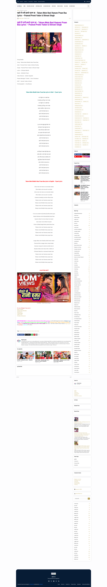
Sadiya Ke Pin (19, 314)
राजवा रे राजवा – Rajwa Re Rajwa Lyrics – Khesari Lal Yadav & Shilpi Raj (42, 360)
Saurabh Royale (78, 132)
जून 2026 (82, 505)
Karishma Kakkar (84, 72)
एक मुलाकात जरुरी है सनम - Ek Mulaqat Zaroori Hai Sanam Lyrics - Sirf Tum (81, 170)
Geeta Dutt (77, 62)
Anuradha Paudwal (79, 41)
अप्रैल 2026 (82, 507)
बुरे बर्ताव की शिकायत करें (78, 493)
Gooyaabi (41, 584)
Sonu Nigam (78, 138)
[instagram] (56, 581)
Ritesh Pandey (78, 122)
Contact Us (25, 1)
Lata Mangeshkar (82, 292)
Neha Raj (85, 101)
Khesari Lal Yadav (78, 76)
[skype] (89, 1)
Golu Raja (83, 64)
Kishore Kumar (82, 288)
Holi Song (84, 68)
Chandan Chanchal (82, 249)
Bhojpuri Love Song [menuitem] (30, 6)
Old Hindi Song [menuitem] (72, 6)
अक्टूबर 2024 (82, 541)
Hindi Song (78, 68)
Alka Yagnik (84, 31)
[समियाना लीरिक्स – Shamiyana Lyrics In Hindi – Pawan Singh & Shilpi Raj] (62, 355)
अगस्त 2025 (82, 521)
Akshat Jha (77, 29)
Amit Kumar (77, 33)
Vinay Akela (85, 144)
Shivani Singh (85, 136)
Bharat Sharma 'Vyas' (79, 47)
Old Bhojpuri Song (78, 105)
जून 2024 (82, 547)
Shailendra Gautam (78, 134)
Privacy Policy (30, 1)
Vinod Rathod (78, 146)
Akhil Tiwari (77, 27)
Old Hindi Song (78, 107)
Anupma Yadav (85, 39)
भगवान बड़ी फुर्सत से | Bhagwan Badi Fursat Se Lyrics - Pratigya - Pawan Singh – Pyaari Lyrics (85, 187)
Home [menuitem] (24, 6)
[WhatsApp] (32, 335)
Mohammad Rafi (78, 95)
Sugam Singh (78, 140)
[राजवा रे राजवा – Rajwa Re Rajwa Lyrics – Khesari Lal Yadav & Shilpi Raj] (43, 355)
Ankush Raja (77, 39)
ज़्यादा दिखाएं (78, 384)
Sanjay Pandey (78, 130)
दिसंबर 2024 (82, 537)
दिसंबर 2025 (82, 513)
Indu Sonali (77, 70)
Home (18, 1)
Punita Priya (82, 330)
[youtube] (54, 581)
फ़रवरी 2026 (82, 509)
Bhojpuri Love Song (23, 10)
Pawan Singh (78, 113)
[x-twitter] (86, 1)
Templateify (31, 584)
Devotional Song (78, 58)
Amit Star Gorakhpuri (79, 35)
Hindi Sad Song (78, 66)
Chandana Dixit (82, 251)
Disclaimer (35, 1)
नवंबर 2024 (82, 539)
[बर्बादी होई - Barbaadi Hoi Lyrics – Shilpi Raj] (25, 355)
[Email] (37, 335)
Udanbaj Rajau (20, 313)
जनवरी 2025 (82, 535)
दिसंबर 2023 (82, 559)
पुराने (70, 377)
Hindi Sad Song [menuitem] (60, 6)
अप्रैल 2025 (82, 529)
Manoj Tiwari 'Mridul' (79, 91)
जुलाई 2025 (82, 523)
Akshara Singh (85, 27)
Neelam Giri (85, 97)
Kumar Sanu (82, 290)
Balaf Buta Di (19, 312)
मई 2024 (82, 549)
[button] (88, 6)
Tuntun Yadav (78, 142)
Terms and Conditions (41, 1)
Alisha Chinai (84, 29)
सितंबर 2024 (82, 543)
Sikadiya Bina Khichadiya (22, 310)
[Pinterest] (34, 335)
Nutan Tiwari (77, 103)
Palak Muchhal (78, 111)
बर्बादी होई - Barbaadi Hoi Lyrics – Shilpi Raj (24, 360)
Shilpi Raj (77, 136)
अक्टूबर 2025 (82, 517)
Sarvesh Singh (86, 130)
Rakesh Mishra (78, 120)
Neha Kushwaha (78, 101)
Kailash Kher (84, 70)
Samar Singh (78, 126)
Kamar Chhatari (20, 309)
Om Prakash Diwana (79, 109)
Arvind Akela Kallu (78, 43)
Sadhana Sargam (78, 124)
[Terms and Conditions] (86, 159)
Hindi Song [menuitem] (54, 6)
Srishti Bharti (85, 138)
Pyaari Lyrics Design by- (25, 584)
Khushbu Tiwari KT (78, 78)
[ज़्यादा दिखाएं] (39, 335)
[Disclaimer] (78, 159)
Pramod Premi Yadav (82, 326)
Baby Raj (84, 45)
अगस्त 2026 (82, 503)
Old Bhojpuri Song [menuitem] (46, 6)
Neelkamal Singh (78, 99)
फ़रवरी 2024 (82, 555)
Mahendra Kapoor (78, 89)
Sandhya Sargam (78, 128)
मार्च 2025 (82, 531)
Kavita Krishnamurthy (79, 74)
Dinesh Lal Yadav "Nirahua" (80, 60)
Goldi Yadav (84, 62)
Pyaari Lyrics (67, 323)
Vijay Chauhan (78, 144)
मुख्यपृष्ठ (18, 10)
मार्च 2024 (82, 553)
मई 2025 (82, 527)
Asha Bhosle (77, 45)
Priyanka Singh (82, 328)
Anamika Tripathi (78, 37)
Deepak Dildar (78, 56)
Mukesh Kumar (78, 97)
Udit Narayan (85, 142)
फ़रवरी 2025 (82, 533)
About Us (21, 1)
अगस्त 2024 (82, 545)
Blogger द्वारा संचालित (78, 489)
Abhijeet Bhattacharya (79, 25)
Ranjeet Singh (86, 120)
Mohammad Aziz (78, 93)
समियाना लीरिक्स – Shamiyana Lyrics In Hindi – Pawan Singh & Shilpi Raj (62, 360)
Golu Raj (77, 64)
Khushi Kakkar (78, 80)
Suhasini (84, 140)
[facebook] (84, 1)
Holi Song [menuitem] (66, 6)
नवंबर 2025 (82, 515)
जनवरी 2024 (82, 557)
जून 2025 (82, 525)
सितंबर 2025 (82, 519)
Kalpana (77, 72)
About (75, 391)
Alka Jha (77, 31)
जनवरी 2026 (82, 511)
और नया (18, 377)
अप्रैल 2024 (82, 551)
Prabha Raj (85, 113)
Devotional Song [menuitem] (39, 6)
